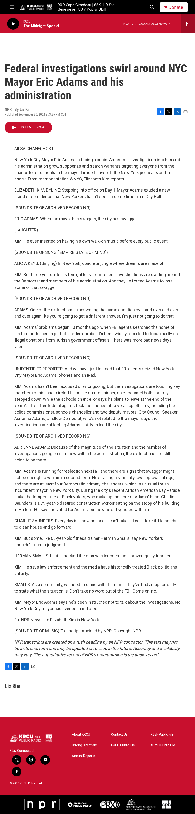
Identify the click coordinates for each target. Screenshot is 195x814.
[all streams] (188, 23)
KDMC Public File (163, 745)
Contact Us (119, 734)
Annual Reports (83, 756)
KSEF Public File (162, 734)
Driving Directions (85, 745)
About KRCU (81, 734)
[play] (13, 24)
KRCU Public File (123, 745)
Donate (175, 7)
